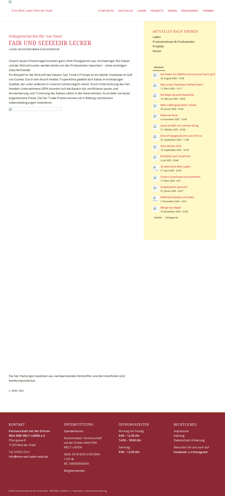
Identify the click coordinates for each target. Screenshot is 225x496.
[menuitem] (106, 10)
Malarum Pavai (169, 115)
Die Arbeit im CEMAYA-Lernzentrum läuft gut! (187, 74)
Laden (13, 49)
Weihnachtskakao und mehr (177, 197)
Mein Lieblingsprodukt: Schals (178, 105)
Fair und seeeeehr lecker (50, 43)
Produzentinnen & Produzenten (38, 49)
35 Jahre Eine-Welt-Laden (175, 166)
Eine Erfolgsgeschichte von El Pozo (181, 135)
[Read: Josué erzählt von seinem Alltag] (156, 127)
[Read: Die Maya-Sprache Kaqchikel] (156, 96)
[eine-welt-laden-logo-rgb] (30, 10)
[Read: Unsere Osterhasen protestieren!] (156, 178)
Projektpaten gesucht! (174, 187)
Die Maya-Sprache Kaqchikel (177, 94)
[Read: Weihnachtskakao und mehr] (156, 198)
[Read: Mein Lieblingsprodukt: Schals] (156, 106)
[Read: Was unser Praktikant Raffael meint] (156, 86)
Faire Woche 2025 (170, 146)
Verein (157, 51)
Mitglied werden (74, 471)
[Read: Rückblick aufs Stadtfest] (156, 157)
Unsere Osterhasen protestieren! (180, 176)
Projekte (158, 46)
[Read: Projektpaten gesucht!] (156, 188)
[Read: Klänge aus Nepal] (156, 209)
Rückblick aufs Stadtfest (175, 156)
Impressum (181, 431)
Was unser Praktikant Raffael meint (181, 84)
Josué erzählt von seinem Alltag (179, 125)
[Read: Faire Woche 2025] (156, 147)
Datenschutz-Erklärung (189, 440)
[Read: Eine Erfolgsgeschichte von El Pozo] (156, 137)
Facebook (180, 452)
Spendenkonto (73, 431)
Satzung (179, 436)
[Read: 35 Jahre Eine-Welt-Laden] (156, 168)
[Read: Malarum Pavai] (156, 116)
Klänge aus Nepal (170, 207)
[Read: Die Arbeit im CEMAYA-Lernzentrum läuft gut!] (156, 75)
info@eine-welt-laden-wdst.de (28, 457)
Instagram (200, 452)
